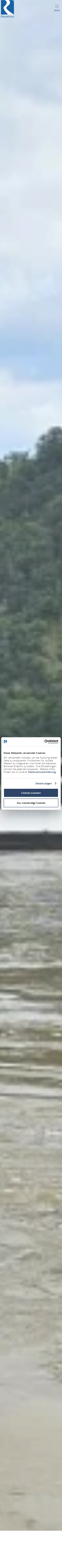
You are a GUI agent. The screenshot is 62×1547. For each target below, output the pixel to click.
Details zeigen (44, 783)
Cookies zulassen (31, 793)
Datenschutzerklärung (42, 772)
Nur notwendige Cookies (31, 802)
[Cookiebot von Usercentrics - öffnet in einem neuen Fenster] (44, 742)
